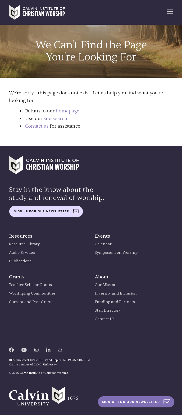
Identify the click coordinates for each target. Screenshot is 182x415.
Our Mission (106, 285)
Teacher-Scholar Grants (30, 285)
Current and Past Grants (31, 302)
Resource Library (24, 244)
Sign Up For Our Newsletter (131, 402)
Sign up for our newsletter (41, 211)
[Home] (37, 12)
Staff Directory (108, 310)
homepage (67, 111)
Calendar (103, 244)
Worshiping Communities (32, 293)
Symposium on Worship (116, 252)
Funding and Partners (115, 302)
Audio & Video (22, 252)
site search (55, 118)
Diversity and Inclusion (116, 293)
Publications (20, 261)
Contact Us (104, 319)
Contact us (37, 126)
